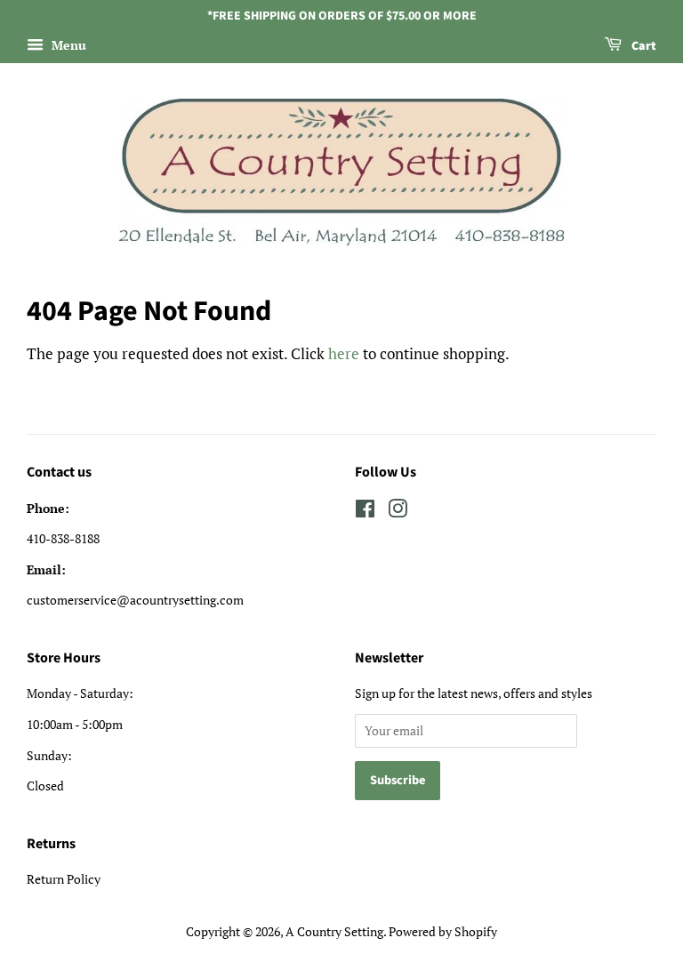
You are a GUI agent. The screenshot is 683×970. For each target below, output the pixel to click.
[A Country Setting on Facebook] (365, 511)
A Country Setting (334, 931)
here (343, 353)
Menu (67, 44)
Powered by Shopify (443, 931)
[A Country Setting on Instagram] (397, 511)
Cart (642, 46)
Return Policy (63, 878)
